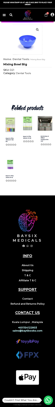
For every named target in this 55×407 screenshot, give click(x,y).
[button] (4, 14)
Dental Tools (21, 59)
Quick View (10, 129)
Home (7, 59)
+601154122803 (27, 327)
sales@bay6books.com (27, 330)
